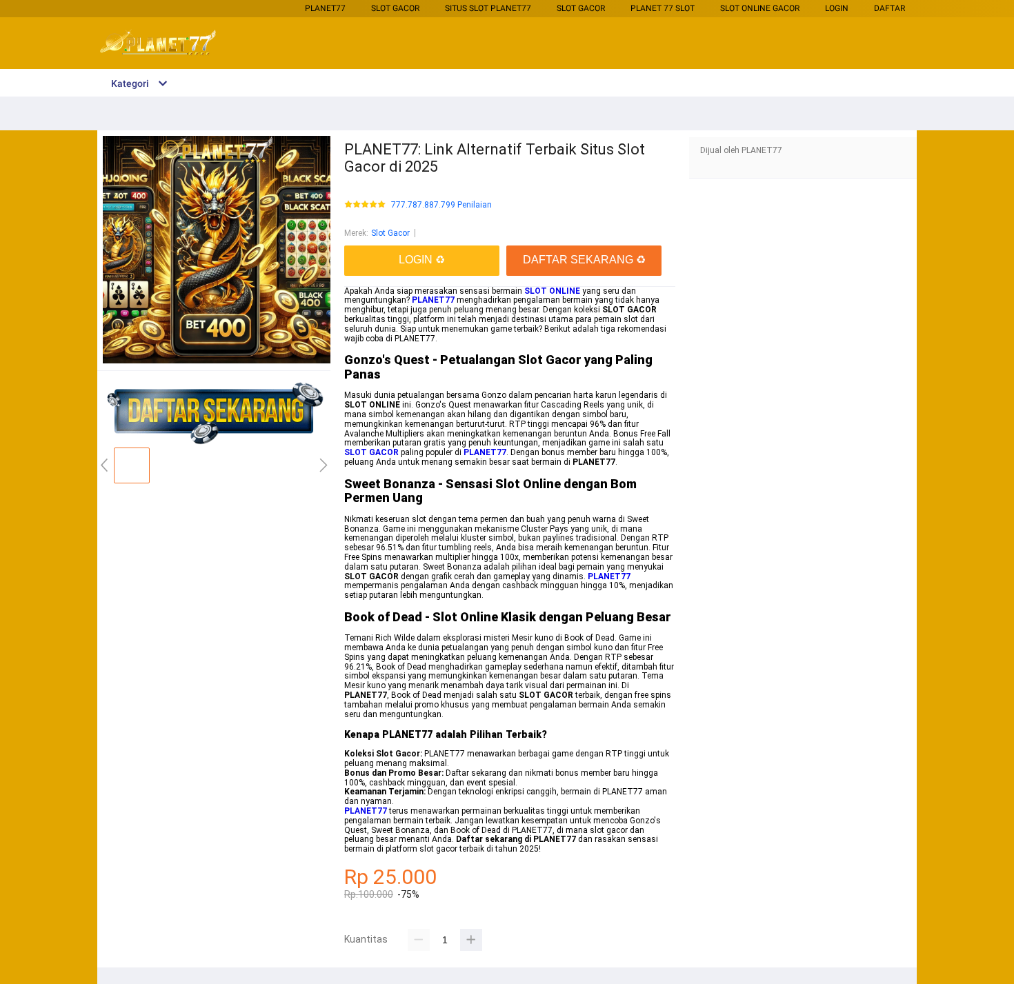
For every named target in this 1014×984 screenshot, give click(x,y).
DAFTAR (889, 8)
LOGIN (836, 8)
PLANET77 (325, 8)
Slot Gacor (395, 8)
